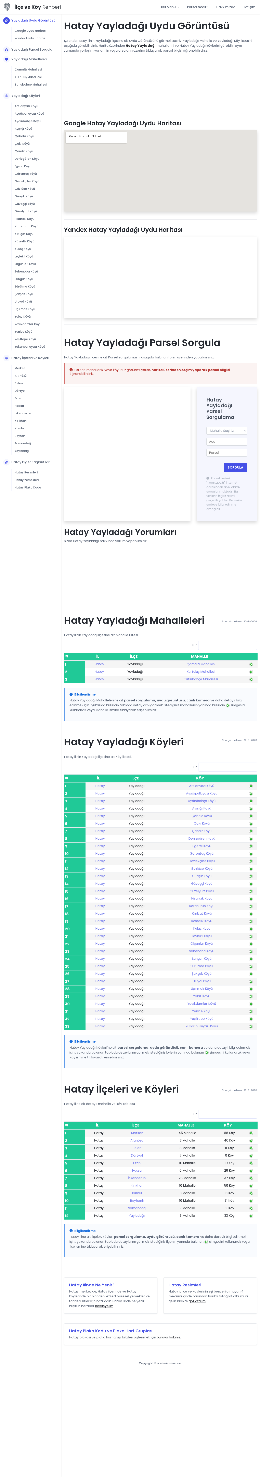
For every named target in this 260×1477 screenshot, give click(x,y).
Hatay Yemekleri (27, 480)
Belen (19, 383)
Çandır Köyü (24, 151)
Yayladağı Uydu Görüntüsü (33, 20)
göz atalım (197, 1301)
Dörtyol (20, 391)
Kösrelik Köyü (24, 241)
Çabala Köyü (24, 136)
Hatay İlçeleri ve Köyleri (30, 358)
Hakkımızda (225, 7)
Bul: (194, 645)
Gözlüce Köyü (25, 189)
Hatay (99, 664)
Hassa (19, 406)
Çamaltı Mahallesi (28, 69)
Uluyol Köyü (23, 302)
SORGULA (235, 467)
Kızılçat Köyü (24, 234)
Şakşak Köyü (24, 294)
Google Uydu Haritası (31, 31)
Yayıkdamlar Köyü (28, 324)
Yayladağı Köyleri (25, 95)
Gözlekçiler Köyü (27, 181)
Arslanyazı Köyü (26, 106)
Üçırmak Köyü (25, 309)
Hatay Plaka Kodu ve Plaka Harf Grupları (110, 1331)
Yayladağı (22, 451)
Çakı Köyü (22, 144)
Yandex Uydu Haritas (30, 38)
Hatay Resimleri (26, 472)
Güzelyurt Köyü (26, 211)
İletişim (249, 7)
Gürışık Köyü (24, 196)
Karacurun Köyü (26, 226)
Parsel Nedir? (197, 7)
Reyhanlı (21, 436)
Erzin (18, 398)
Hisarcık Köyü (25, 219)
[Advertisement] (160, 84)
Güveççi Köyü (25, 204)
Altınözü (21, 376)
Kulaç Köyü (23, 249)
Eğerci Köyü (23, 166)
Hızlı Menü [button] (168, 7)
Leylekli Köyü (24, 256)
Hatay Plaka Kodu (28, 487)
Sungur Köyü (24, 279)
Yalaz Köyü (23, 317)
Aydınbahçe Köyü (28, 121)
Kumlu (19, 428)
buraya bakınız (168, 1337)
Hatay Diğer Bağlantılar (30, 462)
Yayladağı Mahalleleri (29, 59)
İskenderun (23, 413)
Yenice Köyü (23, 332)
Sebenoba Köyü (26, 271)
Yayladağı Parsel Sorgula (31, 49)
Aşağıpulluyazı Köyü (29, 114)
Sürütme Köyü (25, 286)
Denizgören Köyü (27, 159)
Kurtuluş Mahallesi (28, 77)
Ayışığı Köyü (23, 129)
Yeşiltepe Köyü (25, 339)
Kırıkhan (21, 421)
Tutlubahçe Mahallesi (31, 84)
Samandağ (23, 443)
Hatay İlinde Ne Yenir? (92, 1285)
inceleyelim (104, 1306)
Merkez (20, 368)
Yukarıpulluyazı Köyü (30, 347)
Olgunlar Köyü (25, 264)
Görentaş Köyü (26, 174)
